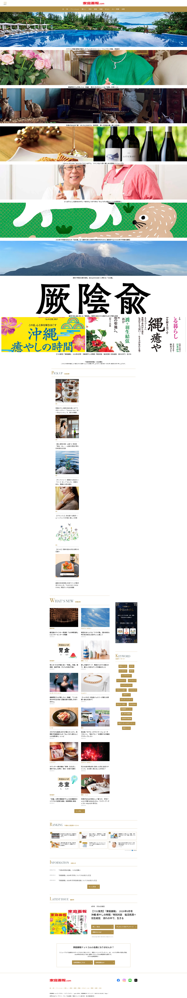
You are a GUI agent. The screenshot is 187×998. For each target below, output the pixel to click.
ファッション (74, 9)
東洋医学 (52, 660)
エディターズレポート (126, 699)
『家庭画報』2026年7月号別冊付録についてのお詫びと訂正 (77, 880)
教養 (100, 9)
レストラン (53, 762)
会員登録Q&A (99, 962)
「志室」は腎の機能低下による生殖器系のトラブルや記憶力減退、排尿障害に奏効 (63, 800)
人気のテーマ (126, 694)
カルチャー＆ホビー (86, 628)
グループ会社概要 (67, 996)
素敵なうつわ (122, 666)
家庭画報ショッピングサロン (56, 993)
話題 (123, 9)
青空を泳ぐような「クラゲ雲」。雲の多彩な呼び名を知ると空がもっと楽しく (95, 634)
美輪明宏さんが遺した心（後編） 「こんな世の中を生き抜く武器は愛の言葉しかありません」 (63, 700)
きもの (107, 9)
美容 (90, 9)
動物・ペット (84, 660)
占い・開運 (115, 9)
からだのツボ (132, 690)
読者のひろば (126, 728)
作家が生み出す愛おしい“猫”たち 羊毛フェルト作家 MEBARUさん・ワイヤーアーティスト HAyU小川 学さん (95, 801)
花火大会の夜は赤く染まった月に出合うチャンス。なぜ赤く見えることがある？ (95, 768)
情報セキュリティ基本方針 (79, 996)
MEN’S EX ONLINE (99, 993)
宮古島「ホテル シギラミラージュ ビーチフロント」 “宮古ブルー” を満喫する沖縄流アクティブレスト (95, 734)
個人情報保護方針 (90, 996)
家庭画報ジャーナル (126, 709)
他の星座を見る (126, 639)
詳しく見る (96, 927)
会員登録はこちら (79, 962)
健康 (95, 9)
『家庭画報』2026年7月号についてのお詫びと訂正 (74, 875)
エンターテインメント (55, 693)
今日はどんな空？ (121, 690)
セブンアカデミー (69, 993)
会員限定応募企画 (126, 718)
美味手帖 (52, 628)
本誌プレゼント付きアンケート (126, 723)
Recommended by (128, 850)
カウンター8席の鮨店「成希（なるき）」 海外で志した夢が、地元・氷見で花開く (63, 768)
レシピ (51, 727)
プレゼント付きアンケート (125, 927)
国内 (82, 727)
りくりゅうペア (121, 680)
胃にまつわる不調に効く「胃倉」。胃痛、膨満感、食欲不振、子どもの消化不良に (64, 666)
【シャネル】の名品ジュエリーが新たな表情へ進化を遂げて (95, 698)
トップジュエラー (126, 675)
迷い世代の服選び (126, 713)
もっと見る (78, 811)
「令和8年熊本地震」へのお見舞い (69, 870)
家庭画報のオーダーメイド (87, 993)
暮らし (84, 9)
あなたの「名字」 (121, 704)
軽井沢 (131, 671)
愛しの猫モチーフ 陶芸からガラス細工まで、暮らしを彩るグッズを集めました (95, 666)
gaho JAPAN (77, 993)
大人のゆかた (122, 671)
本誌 (100, 988)
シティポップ (132, 680)
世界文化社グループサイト (56, 996)
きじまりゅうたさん (126, 685)
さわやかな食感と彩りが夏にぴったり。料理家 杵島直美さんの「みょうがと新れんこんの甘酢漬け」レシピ (64, 734)
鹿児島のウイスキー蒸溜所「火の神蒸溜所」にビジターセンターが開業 (64, 634)
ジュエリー (84, 693)
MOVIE (131, 666)
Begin (106, 993)
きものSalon (132, 704)
